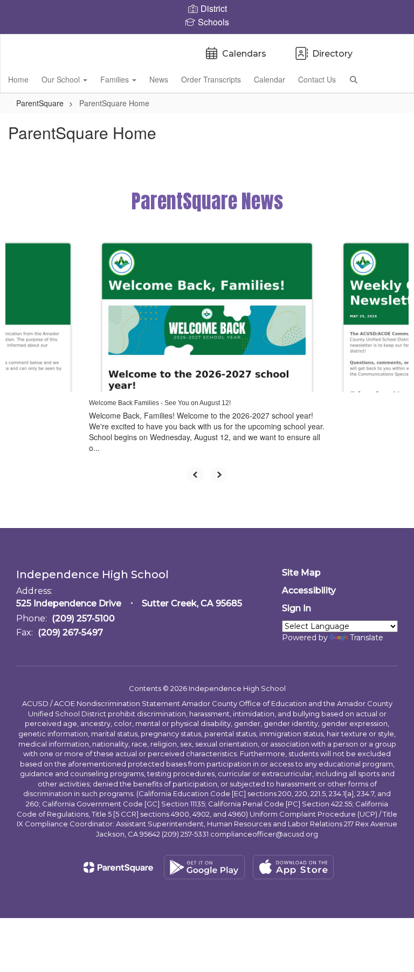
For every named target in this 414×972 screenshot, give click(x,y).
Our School (62, 79)
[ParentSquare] (118, 867)
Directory (332, 54)
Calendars (244, 54)
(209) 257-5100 (83, 618)
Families (115, 79)
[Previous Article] (195, 475)
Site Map (301, 572)
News (158, 79)
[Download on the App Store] (293, 867)
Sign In (296, 608)
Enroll (387, 78)
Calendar (269, 79)
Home (18, 79)
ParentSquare (40, 103)
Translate (366, 637)
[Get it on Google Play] (204, 867)
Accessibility (309, 590)
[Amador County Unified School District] (207, 41)
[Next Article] (219, 475)
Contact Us (317, 79)
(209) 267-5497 (70, 632)
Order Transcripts (211, 79)
